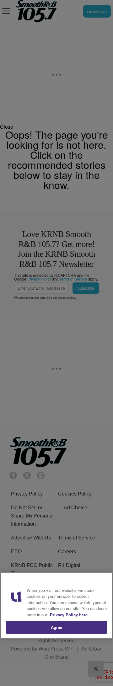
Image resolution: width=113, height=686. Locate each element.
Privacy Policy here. (69, 615)
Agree (56, 627)
